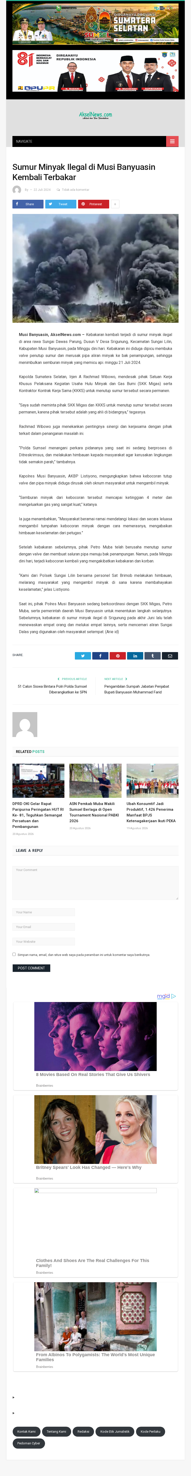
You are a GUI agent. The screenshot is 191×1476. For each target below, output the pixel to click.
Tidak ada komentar (75, 190)
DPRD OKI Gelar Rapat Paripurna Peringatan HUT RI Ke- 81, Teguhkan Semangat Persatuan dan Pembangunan (38, 815)
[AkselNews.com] (95, 114)
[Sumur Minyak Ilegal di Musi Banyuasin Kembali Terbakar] (95, 269)
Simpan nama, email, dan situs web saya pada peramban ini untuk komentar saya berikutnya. (84, 955)
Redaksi (83, 1431)
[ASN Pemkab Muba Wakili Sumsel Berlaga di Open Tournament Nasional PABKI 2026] (95, 781)
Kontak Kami (26, 1431)
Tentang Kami (56, 1431)
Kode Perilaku (150, 1431)
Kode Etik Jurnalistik (115, 1431)
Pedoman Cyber (28, 1443)
